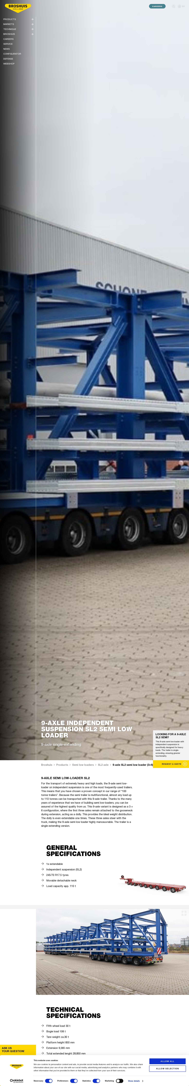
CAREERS (157, 6)
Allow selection (167, 1069)
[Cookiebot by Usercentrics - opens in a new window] (16, 1081)
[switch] (74, 1081)
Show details (134, 1081)
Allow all (167, 1061)
